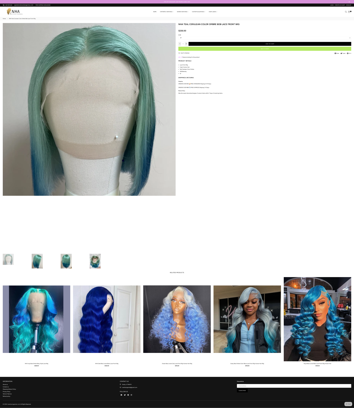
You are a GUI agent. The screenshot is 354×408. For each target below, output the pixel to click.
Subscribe (242, 390)
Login (332, 5)
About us (5, 384)
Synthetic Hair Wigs (166, 11)
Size (179, 35)
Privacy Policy (6, 391)
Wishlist (348, 5)
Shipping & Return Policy (9, 389)
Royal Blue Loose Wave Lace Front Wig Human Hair (252, 363)
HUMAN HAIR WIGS (182, 11)
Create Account (340, 5)
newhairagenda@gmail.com (24, 5)
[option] (89, 109)
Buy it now (265, 48)
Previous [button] (5, 138)
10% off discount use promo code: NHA (177, 1)
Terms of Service (7, 394)
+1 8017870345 (8, 5)
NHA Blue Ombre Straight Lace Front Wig (323, 363)
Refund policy (6, 396)
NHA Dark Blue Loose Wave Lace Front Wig (41, 363)
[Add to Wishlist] (3, 285)
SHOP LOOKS (212, 11)
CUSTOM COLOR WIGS (198, 11)
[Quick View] (3, 281)
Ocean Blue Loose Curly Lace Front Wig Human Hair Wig (112, 363)
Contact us (6, 387)
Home (154, 11)
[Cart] (349, 11)
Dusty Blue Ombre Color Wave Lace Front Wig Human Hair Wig (182, 363)
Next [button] (173, 138)
